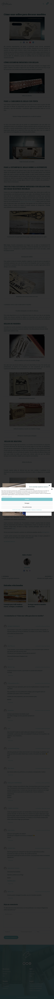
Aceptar (27, 499)
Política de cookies (16, 509)
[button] (52, 489)
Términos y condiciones (36, 509)
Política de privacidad (26, 509)
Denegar (27, 503)
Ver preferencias (27, 507)
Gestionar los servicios (7, 496)
